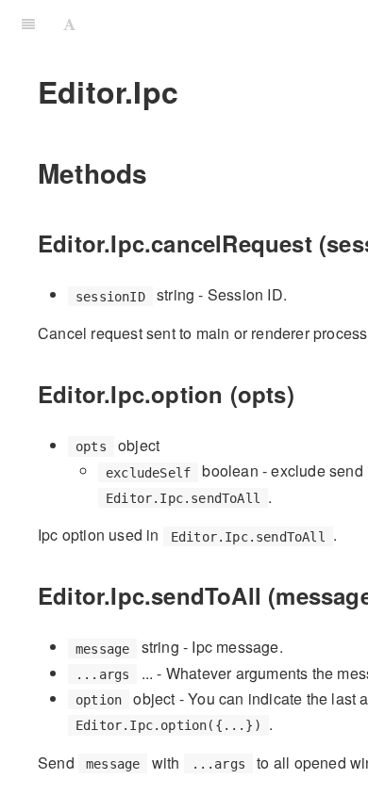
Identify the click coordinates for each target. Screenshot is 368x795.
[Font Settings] (69, 23)
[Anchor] (161, 172)
